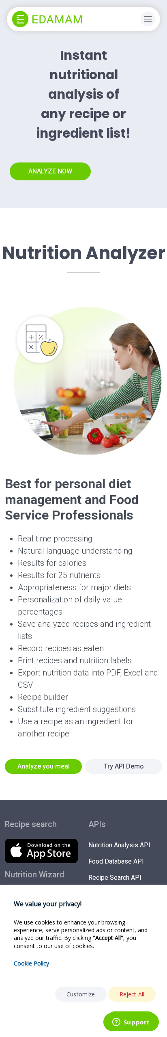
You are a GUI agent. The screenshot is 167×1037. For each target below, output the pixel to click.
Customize (80, 994)
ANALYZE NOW (50, 171)
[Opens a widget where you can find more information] (131, 1023)
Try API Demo (124, 766)
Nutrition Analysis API (119, 845)
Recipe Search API (114, 877)
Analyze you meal (43, 766)
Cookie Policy (31, 963)
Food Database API (116, 861)
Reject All (132, 994)
